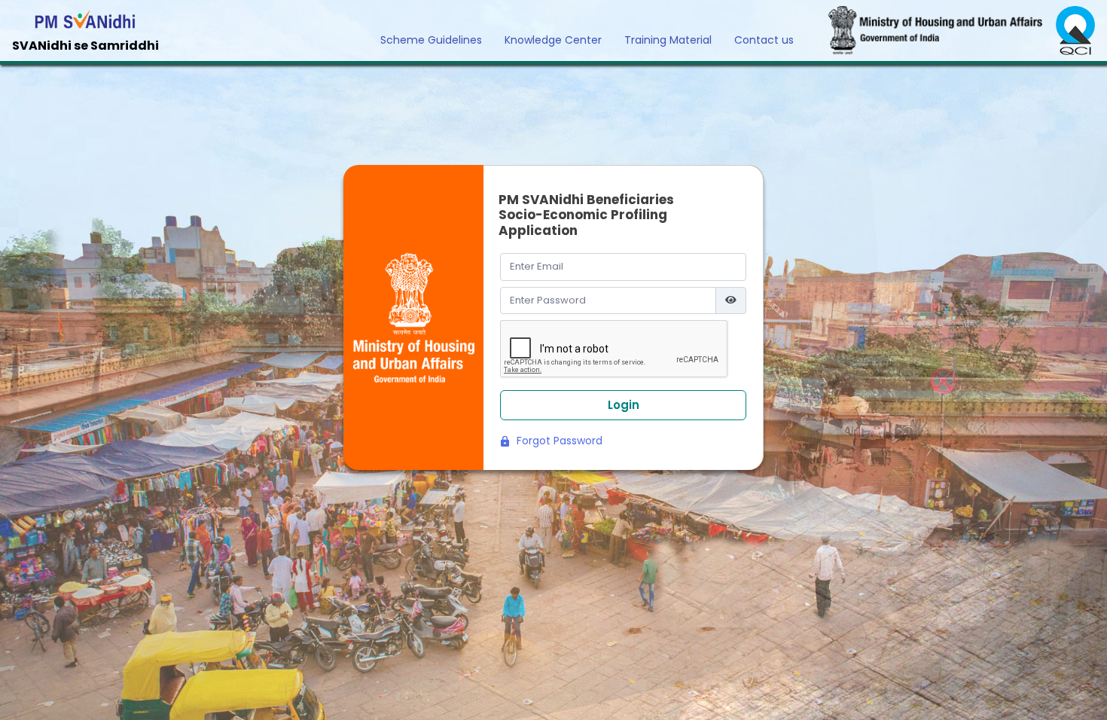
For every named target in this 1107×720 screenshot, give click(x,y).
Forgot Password (558, 440)
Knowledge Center (553, 39)
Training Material (668, 39)
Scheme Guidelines (431, 39)
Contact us (764, 39)
